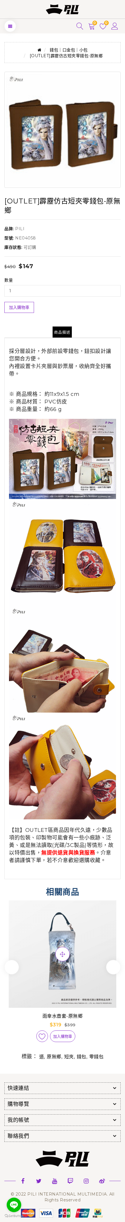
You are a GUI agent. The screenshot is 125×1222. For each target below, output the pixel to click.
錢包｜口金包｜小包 (69, 50)
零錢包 (96, 1056)
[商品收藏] (42, 1036)
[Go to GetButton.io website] (14, 1216)
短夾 (69, 1056)
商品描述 (62, 332)
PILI (19, 228)
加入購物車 (19, 307)
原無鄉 (54, 1056)
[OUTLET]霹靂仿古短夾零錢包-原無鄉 (66, 55)
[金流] (62, 1212)
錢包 (81, 1056)
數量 (8, 280)
